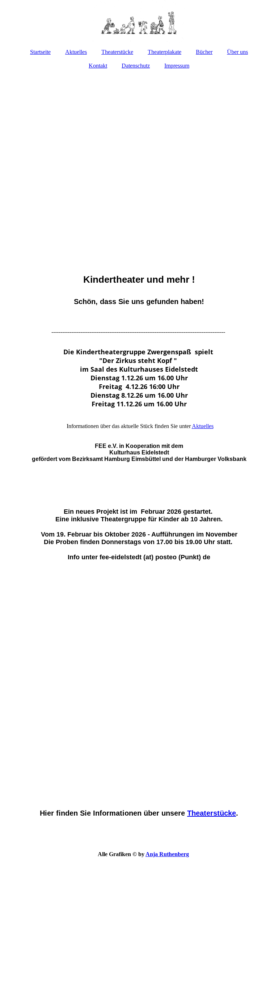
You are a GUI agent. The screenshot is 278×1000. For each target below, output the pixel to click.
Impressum (176, 66)
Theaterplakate (164, 52)
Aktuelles (76, 52)
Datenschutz (136, 66)
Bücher (204, 52)
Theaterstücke (117, 52)
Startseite (40, 52)
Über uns (237, 52)
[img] (139, 21)
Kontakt (98, 66)
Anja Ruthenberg (167, 854)
